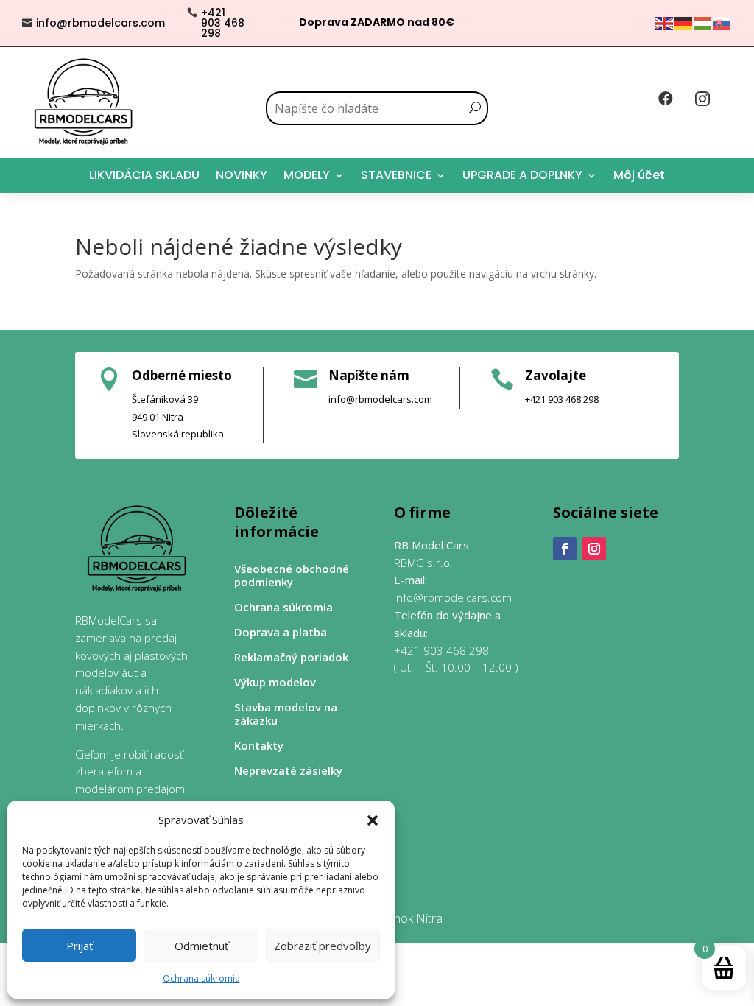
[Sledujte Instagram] (594, 548)
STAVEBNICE (396, 174)
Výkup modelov (275, 682)
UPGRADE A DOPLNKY (522, 174)
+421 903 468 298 (222, 23)
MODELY (306, 174)
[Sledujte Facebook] (565, 548)
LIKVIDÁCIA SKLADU (144, 174)
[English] (664, 22)
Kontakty (258, 746)
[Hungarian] (703, 22)
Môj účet (639, 174)
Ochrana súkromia (201, 978)
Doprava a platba (280, 632)
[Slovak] (722, 22)
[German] (684, 22)
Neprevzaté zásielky (288, 771)
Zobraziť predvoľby (322, 945)
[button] (372, 820)
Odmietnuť (201, 945)
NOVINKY (241, 174)
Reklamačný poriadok (291, 657)
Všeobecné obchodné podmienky (291, 575)
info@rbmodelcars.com (100, 22)
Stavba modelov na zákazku (285, 714)
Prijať (79, 945)
